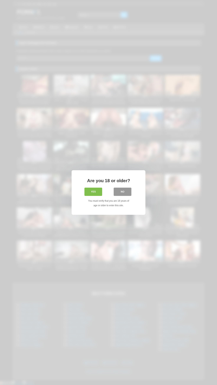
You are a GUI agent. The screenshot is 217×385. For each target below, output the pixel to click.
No (122, 191)
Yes (93, 191)
